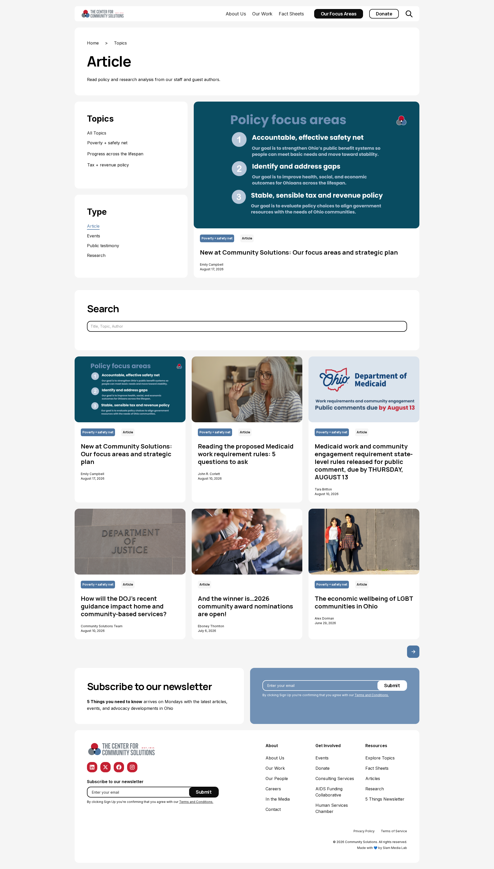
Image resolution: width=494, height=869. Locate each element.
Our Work (262, 13)
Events (322, 757)
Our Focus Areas (339, 14)
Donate (384, 14)
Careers (273, 788)
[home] (111, 14)
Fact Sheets (291, 13)
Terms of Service (394, 831)
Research (374, 788)
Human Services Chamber (331, 808)
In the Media (278, 799)
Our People (277, 778)
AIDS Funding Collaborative (328, 792)
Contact (273, 809)
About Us (236, 13)
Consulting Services (334, 778)
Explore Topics (380, 757)
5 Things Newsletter (384, 799)
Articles (372, 778)
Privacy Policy (364, 831)
